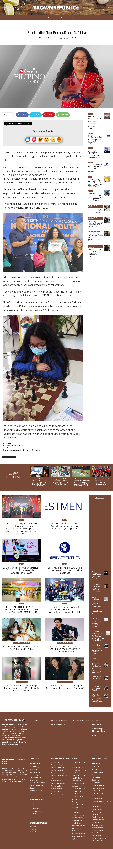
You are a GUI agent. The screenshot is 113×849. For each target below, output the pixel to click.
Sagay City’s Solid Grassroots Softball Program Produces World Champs (60, 481)
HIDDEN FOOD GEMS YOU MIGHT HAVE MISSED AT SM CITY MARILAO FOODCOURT (95, 182)
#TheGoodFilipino (93, 231)
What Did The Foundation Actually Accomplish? (97, 698)
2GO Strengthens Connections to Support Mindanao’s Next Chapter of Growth (22, 570)
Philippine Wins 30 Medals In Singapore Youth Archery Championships (101, 481)
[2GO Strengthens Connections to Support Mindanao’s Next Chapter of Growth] (107, 150)
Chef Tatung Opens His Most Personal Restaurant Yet (97, 589)
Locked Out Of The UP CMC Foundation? (97, 679)
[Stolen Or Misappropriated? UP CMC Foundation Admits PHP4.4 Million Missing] (108, 633)
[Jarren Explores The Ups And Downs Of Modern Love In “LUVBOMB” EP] (107, 220)
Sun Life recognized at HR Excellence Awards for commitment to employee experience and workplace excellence (95, 122)
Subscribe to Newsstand (81, 720)
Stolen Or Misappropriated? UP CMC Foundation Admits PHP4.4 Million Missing (98, 636)
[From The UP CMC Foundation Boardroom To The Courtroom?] (106, 665)
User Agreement (98, 720)
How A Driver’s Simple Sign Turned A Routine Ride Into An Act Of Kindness (95, 237)
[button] (108, 7)
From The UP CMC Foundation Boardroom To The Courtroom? (97, 667)
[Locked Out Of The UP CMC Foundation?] (106, 678)
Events (90, 114)
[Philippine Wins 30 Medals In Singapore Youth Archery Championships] (101, 471)
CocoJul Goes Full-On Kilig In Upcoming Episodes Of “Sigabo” (95, 253)
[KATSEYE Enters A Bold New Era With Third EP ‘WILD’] (107, 207)
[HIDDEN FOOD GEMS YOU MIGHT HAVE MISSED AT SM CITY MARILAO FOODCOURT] (107, 179)
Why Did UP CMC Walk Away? (97, 688)
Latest (90, 176)
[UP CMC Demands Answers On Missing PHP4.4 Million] (106, 620)
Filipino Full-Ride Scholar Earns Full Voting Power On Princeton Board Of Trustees (39, 482)
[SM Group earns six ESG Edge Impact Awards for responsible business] (107, 164)
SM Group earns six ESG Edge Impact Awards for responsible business (95, 168)
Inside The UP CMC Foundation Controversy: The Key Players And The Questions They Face (97, 652)
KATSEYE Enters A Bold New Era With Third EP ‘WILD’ (95, 211)
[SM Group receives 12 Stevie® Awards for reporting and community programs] (107, 135)
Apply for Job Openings (59, 720)
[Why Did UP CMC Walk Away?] (106, 688)
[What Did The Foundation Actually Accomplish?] (106, 696)
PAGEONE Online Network (48, 38)
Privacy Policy (97, 724)
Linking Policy (97, 735)
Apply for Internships (58, 724)
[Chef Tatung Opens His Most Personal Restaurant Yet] (106, 586)
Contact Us (34, 720)
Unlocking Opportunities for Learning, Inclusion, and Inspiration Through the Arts (95, 197)
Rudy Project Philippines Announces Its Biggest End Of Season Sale (97, 575)
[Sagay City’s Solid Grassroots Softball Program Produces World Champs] (60, 471)
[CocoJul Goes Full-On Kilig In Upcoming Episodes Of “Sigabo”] (107, 248)
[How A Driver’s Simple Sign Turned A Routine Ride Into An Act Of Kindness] (107, 233)
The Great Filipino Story (9, 457)
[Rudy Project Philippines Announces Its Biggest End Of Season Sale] (106, 573)
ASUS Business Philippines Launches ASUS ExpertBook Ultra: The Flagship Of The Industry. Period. (97, 605)
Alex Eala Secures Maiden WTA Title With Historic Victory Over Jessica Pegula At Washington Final (81, 482)
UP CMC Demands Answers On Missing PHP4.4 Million (96, 622)
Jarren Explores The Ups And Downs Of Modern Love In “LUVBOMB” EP (95, 223)
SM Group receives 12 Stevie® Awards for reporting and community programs (95, 139)
